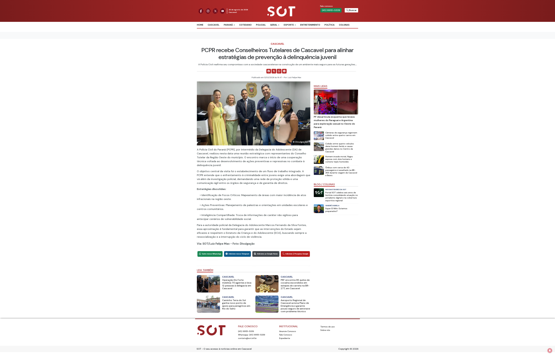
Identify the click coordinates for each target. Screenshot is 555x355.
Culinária (279, 29)
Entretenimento (310, 24)
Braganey (233, 29)
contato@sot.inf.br (247, 338)
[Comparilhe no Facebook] (268, 71)
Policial (261, 24)
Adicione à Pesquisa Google (296, 254)
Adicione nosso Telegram (239, 254)
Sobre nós (325, 330)
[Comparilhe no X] (274, 71)
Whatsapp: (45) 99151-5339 (251, 334)
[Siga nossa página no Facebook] (201, 10)
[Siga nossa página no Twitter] (215, 10)
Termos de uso (327, 326)
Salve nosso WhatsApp (211, 254)
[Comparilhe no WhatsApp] (279, 71)
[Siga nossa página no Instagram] (208, 10)
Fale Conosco (285, 334)
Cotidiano (245, 24)
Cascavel (213, 24)
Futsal (291, 39)
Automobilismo (296, 29)
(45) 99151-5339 (331, 10)
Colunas (344, 24)
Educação (279, 39)
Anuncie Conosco (287, 331)
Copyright (343, 348)
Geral (273, 24)
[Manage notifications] (549, 350)
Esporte (289, 24)
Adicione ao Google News (267, 254)
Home (200, 24)
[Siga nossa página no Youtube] (222, 10)
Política (329, 24)
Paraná (228, 24)
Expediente (284, 338)
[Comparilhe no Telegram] (284, 71)
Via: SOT (202, 243)
